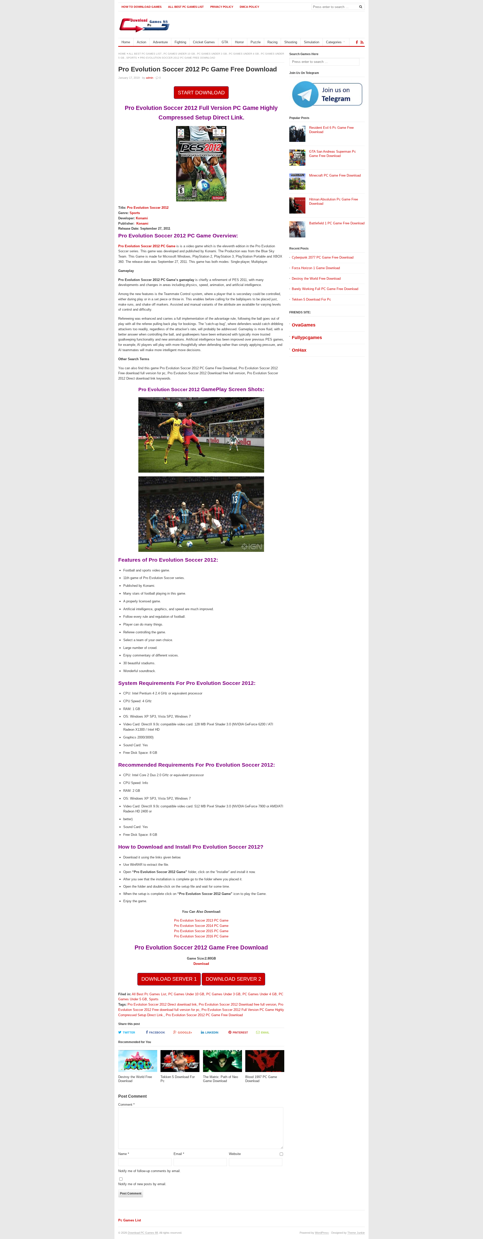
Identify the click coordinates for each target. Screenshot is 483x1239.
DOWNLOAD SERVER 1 (169, 979)
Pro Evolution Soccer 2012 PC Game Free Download (204, 1015)
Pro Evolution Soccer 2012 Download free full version (237, 1004)
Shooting (290, 42)
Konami (142, 218)
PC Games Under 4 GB (244, 53)
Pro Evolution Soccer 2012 (148, 208)
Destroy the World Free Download (316, 278)
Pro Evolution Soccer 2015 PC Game (201, 931)
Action (141, 42)
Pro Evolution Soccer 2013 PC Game (201, 920)
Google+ (185, 1032)
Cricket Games (204, 42)
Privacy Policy (221, 6)
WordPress (322, 1232)
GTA (225, 42)
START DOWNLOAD (201, 92)
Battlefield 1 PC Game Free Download (337, 223)
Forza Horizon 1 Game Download (316, 268)
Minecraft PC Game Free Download (335, 175)
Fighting (180, 42)
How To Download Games (142, 6)
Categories (334, 42)
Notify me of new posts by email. (142, 1184)
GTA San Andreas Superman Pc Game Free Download (332, 154)
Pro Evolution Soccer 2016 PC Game (201, 936)
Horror (239, 42)
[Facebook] (356, 42)
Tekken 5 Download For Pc (311, 299)
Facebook (157, 1032)
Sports (131, 57)
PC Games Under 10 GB (179, 53)
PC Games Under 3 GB (212, 53)
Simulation (311, 42)
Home (126, 42)
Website (235, 1154)
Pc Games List (129, 1220)
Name (123, 1154)
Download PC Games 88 (143, 1232)
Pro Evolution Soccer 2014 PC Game (201, 926)
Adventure (160, 42)
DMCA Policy (249, 6)
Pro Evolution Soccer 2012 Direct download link (162, 1004)
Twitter (129, 1032)
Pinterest (240, 1032)
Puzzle (256, 42)
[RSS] (362, 42)
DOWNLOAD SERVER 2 (233, 979)
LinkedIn (211, 1032)
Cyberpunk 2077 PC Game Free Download (322, 257)
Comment (126, 1104)
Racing (272, 42)
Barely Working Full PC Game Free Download (325, 289)
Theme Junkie (356, 1232)
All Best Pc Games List (186, 6)
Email (265, 1032)
